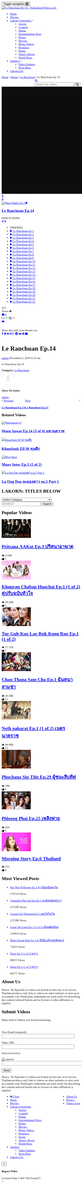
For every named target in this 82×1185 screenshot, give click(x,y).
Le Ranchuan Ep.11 (23, 264)
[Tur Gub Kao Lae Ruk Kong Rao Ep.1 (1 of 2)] (16, 625)
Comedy (23, 27)
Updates (15, 61)
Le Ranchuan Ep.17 (23, 284)
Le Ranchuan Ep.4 (23, 241)
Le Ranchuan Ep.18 (23, 288)
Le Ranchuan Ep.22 (23, 301)
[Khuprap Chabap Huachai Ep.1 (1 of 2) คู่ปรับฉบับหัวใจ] (16, 578)
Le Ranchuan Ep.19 (23, 291)
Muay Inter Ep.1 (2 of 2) (22, 464)
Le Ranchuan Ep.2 (23, 234)
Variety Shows (27, 54)
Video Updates (27, 64)
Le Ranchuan (27, 77)
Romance (24, 47)
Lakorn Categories (21, 20)
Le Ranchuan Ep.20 (23, 295)
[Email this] (26, 333)
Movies (14, 17)
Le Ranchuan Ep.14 (18, 211)
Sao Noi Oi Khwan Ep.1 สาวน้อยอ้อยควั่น (34, 887)
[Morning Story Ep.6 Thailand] (16, 850)
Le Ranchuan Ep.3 (23, 237)
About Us (71, 1096)
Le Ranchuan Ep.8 (23, 254)
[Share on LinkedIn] (8, 333)
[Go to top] (2, 1181)
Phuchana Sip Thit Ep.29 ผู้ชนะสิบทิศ (39, 776)
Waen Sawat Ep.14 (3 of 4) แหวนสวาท (33, 431)
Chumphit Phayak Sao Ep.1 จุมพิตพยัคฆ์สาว (35, 900)
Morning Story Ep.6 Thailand (31, 858)
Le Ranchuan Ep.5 (23, 244)
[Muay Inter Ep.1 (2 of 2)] (9, 457)
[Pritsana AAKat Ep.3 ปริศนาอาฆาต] (16, 537)
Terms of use (73, 1103)
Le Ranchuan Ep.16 (23, 281)
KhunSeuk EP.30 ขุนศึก (21, 449)
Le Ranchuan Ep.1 (23, 231)
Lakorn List (16, 71)
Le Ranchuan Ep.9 (23, 257)
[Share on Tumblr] (10, 333)
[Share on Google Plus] (13, 333)
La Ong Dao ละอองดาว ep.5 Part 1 (30, 481)
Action (22, 23)
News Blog (25, 67)
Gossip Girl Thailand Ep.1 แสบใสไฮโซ (32, 913)
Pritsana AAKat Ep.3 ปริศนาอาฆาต (37, 546)
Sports (22, 50)
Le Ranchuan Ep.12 (23, 268)
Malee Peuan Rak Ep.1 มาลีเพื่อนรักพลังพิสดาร (37, 940)
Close (15, 1096)
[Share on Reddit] (16, 333)
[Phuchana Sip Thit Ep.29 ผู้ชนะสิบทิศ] (16, 767)
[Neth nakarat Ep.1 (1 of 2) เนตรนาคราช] (16, 718)
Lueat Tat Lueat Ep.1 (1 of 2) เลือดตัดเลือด (34, 927)
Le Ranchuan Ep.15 (23, 278)
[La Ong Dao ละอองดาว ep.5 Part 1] (23, 472)
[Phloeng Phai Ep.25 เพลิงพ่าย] (16, 808)
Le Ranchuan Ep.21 (23, 298)
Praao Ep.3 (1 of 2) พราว (24, 953)
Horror (22, 37)
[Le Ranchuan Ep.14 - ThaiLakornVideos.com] (29, 7)
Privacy (70, 1099)
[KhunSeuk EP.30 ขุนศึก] (17, 440)
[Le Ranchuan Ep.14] (15, 203)
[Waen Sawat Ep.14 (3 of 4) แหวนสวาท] (11, 422)
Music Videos (26, 44)
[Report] (3, 321)
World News (25, 57)
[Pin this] (23, 333)
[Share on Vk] (20, 333)
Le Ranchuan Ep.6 (23, 247)
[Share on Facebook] (2, 333)
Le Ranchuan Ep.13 (23, 271)
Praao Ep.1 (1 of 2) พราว (24, 966)
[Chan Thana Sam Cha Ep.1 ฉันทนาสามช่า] (16, 670)
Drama (22, 30)
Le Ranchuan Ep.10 (23, 261)
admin (5, 358)
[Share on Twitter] (5, 333)
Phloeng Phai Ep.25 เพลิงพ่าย (31, 818)
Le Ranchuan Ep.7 (23, 251)
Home (13, 13)
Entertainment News (30, 34)
